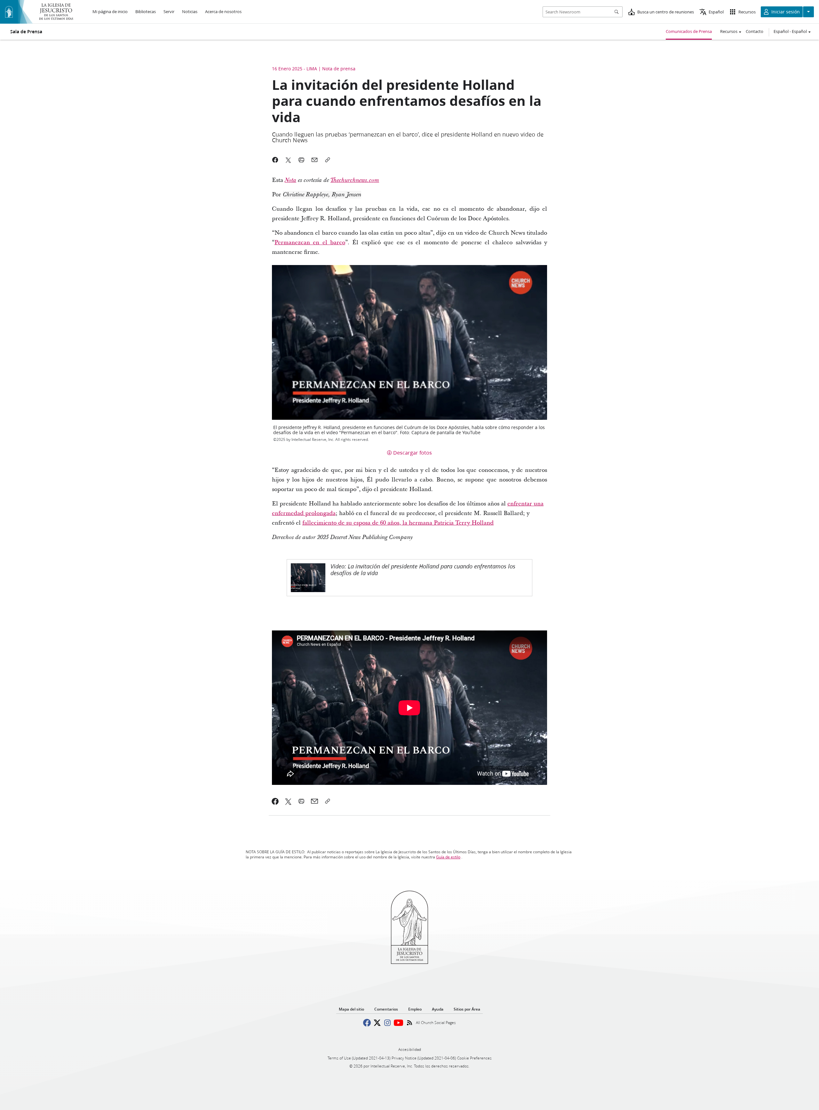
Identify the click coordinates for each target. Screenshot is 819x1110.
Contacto (754, 31)
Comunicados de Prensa (689, 31)
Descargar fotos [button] (412, 452)
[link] (290, 180)
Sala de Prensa (26, 31)
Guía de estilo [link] (448, 857)
